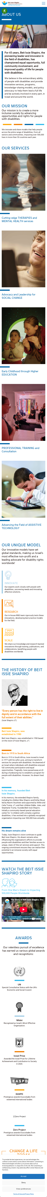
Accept (23, 1176)
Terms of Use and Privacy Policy (23, 1194)
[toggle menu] (43, 3)
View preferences (23, 1189)
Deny (23, 1183)
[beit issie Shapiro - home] (12, 3)
